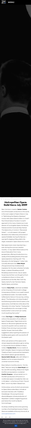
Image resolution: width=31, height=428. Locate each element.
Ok (16, 425)
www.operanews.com (8, 413)
